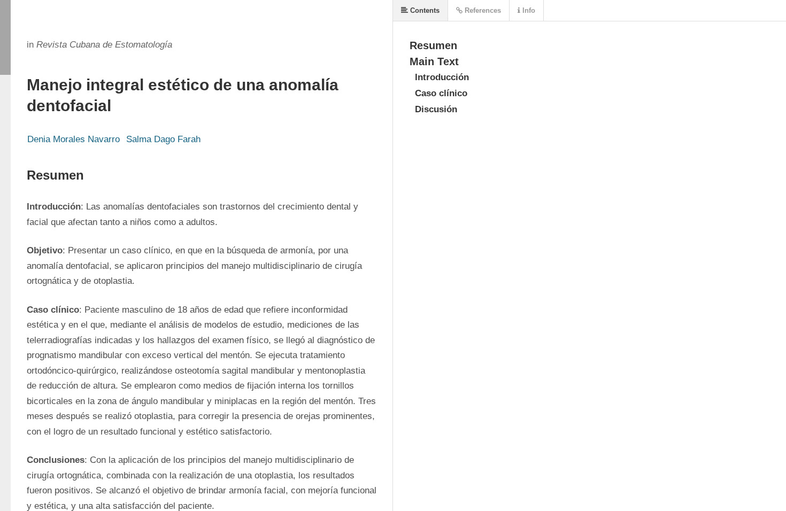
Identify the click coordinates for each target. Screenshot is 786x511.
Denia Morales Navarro (73, 139)
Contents (424, 10)
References (482, 10)
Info (527, 10)
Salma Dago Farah (163, 139)
